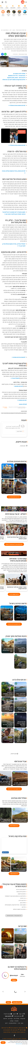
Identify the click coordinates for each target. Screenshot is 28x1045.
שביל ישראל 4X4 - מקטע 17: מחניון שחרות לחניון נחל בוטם (20, 783)
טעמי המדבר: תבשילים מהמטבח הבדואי (8, 740)
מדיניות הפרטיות (19, 1043)
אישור (3, 1042)
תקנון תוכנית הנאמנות (7, 1038)
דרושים (14, 1014)
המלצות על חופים (22, 894)
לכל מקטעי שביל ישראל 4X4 (14, 789)
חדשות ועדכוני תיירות (21, 889)
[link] (5, 54)
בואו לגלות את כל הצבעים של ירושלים (14, 544)
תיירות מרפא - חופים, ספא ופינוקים (16, 77)
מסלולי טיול (16, 1018)
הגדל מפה (5, 852)
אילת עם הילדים (22, 900)
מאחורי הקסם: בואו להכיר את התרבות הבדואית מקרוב (17, 587)
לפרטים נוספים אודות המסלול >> (16, 105)
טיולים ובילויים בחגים (21, 891)
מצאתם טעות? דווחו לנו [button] (5, 407)
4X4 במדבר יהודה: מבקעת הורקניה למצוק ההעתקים (21, 820)
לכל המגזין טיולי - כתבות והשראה (14, 915)
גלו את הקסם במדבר (14, 594)
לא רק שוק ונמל (9, 941)
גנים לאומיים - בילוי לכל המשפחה (16, 75)
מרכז (19, 1023)
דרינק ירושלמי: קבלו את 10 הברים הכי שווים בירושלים (17, 537)
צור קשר (21, 1014)
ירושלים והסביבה (13, 1023)
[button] (26, 2)
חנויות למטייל (7, 1014)
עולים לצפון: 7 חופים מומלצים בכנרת (20, 694)
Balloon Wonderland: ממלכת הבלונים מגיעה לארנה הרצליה (8, 474)
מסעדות (16, 1021)
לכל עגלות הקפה (14, 873)
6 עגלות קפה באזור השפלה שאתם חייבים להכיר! (19, 869)
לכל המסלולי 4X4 (14, 825)
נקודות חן (10, 1018)
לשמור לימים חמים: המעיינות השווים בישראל (21, 709)
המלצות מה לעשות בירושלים (19, 909)
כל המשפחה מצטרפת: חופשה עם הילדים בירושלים (8, 694)
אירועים (5, 1018)
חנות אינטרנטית (18, 1016)
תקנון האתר (24, 1038)
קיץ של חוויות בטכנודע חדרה (9, 491)
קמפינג (11, 1021)
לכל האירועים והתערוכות (14, 497)
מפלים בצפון (23, 902)
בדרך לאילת (23, 898)
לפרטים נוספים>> (18, 386)
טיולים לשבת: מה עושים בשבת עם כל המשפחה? (21, 665)
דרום (6, 1023)
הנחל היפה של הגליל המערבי (20, 940)
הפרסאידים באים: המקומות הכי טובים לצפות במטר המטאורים (21, 724)
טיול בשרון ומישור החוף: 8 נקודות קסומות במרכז (21, 650)
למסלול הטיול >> (15, 378)
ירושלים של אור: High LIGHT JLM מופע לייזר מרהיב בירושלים (20, 475)
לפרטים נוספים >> (22, 400)
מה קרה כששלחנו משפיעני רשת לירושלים (21, 955)
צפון (22, 1023)
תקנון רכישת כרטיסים (17, 1038)
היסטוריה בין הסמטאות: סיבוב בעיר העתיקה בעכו (8, 724)
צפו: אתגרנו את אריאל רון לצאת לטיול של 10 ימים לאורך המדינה (8, 708)
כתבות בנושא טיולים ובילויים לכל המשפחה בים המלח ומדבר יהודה (13, 413)
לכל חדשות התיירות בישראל (14, 624)
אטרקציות (22, 1018)
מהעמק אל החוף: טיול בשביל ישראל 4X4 (8, 956)
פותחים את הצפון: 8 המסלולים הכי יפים (21, 740)
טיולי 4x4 (24, 907)
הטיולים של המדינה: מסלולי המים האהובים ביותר (8, 650)
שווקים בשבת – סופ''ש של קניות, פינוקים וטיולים (15, 905)
